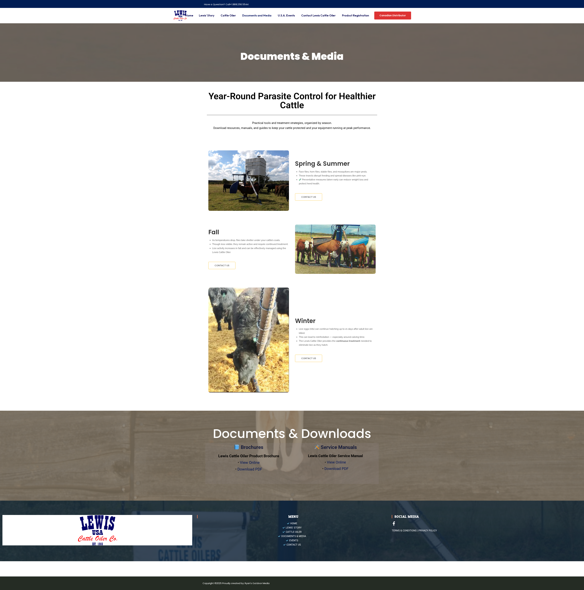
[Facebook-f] (394, 523)
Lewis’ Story (206, 15)
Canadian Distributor (392, 15)
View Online (250, 462)
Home (189, 15)
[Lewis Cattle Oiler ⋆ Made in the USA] (180, 15)
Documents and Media (256, 15)
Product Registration (355, 15)
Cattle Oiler (228, 15)
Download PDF (249, 469)
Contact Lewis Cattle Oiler (318, 15)
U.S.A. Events (286, 15)
